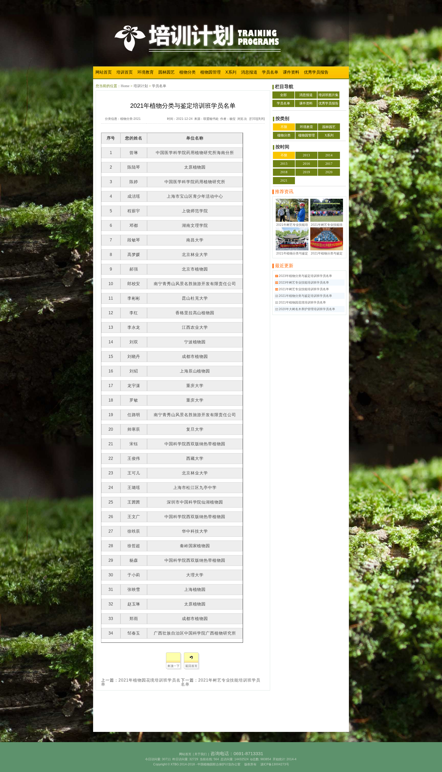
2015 (284, 164)
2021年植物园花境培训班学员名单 (141, 682)
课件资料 (291, 72)
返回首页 (191, 666)
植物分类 (187, 72)
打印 (253, 119)
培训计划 (141, 86)
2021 (137, 119)
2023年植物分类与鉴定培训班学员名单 (305, 276)
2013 (306, 155)
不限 (284, 127)
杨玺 (232, 119)
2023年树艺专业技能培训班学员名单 (304, 282)
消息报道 (249, 72)
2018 (284, 172)
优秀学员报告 (316, 72)
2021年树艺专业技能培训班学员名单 (220, 682)
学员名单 (270, 72)
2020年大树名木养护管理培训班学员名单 (307, 309)
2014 (329, 155)
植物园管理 (210, 72)
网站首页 (103, 72)
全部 (283, 95)
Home (125, 86)
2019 (306, 172)
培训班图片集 (328, 95)
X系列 (230, 72)
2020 (329, 172)
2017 (329, 164)
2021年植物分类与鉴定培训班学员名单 (305, 296)
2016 (306, 164)
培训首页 (124, 72)
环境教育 (145, 72)
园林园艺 (166, 72)
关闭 (261, 119)
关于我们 (200, 754)
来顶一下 (173, 666)
